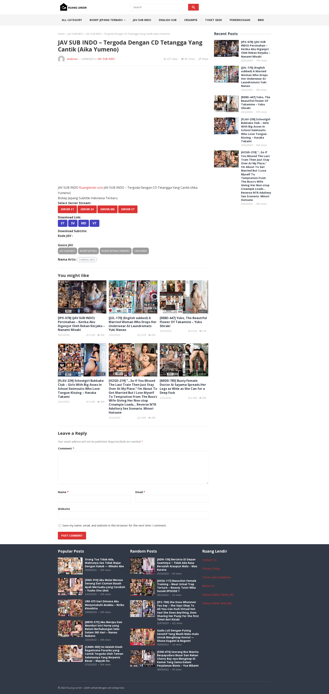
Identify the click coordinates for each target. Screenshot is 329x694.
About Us (208, 586)
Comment (66, 448)
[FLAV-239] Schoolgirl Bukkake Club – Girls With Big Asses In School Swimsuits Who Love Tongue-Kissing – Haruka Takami (81, 389)
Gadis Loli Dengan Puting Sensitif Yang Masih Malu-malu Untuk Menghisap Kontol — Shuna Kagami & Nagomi (178, 636)
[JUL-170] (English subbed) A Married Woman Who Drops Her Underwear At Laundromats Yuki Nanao (133, 324)
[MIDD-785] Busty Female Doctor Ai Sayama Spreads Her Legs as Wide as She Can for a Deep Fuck (183, 387)
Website (64, 509)
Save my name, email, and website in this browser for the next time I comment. (114, 525)
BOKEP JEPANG (88, 251)
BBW (261, 20)
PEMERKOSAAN (240, 20)
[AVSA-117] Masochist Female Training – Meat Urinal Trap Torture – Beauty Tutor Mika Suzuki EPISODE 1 (176, 586)
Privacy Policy (211, 568)
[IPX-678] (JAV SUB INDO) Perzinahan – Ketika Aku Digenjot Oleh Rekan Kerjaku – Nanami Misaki (81, 324)
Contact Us (209, 560)
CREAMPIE (190, 20)
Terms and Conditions (216, 577)
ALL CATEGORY (72, 20)
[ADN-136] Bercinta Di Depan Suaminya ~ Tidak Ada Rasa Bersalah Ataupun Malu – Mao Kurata (177, 565)
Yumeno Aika (87, 259)
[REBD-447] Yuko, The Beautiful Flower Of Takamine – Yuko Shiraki (183, 322)
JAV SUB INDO (142, 20)
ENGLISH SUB (167, 20)
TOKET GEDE (213, 20)
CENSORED (140, 251)
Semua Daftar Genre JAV (218, 594)
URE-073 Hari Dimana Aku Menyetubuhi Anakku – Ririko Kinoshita (104, 605)
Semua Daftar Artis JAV (217, 603)
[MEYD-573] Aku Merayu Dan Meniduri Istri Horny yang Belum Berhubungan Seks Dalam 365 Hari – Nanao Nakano (103, 629)
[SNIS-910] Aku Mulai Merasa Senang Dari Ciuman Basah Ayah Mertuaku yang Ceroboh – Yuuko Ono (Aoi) (105, 585)
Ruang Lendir (74, 687)
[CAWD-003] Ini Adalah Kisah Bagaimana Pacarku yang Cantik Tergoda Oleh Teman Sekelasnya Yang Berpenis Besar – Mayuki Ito (104, 654)
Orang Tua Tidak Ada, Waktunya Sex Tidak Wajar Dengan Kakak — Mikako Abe (104, 563)
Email (140, 492)
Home (61, 33)
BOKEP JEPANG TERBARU (106, 20)
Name (63, 492)
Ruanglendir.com (91, 187)
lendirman (72, 59)
